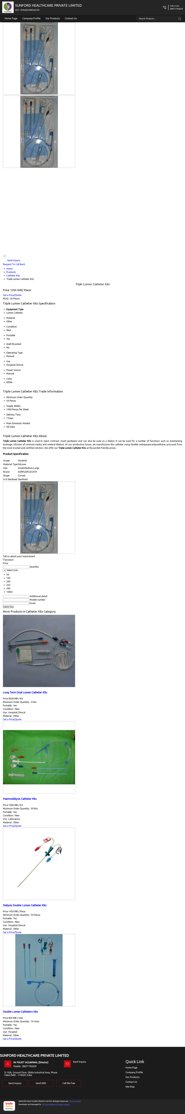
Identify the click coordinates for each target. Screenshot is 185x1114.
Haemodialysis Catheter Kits (20, 798)
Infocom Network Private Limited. (56, 1104)
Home (9, 268)
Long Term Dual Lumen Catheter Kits (25, 692)
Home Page (11, 18)
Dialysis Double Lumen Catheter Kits (25, 905)
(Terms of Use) (75, 1101)
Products (11, 272)
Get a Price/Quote (12, 295)
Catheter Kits (13, 275)
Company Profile (31, 18)
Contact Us (71, 18)
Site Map (130, 1086)
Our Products (53, 18)
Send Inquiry (13, 260)
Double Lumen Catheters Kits (20, 1011)
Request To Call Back (14, 264)
